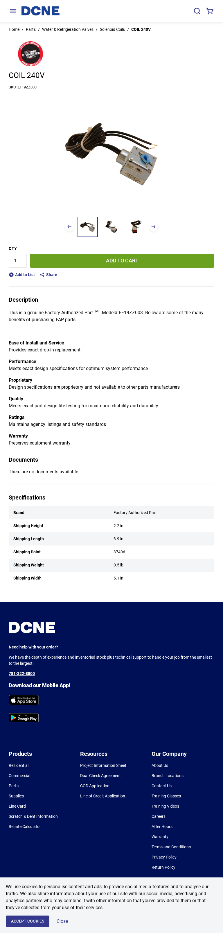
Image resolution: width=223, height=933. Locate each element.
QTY (13, 248)
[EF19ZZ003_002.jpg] (111, 227)
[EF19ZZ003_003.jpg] (135, 227)
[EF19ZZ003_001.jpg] (88, 227)
